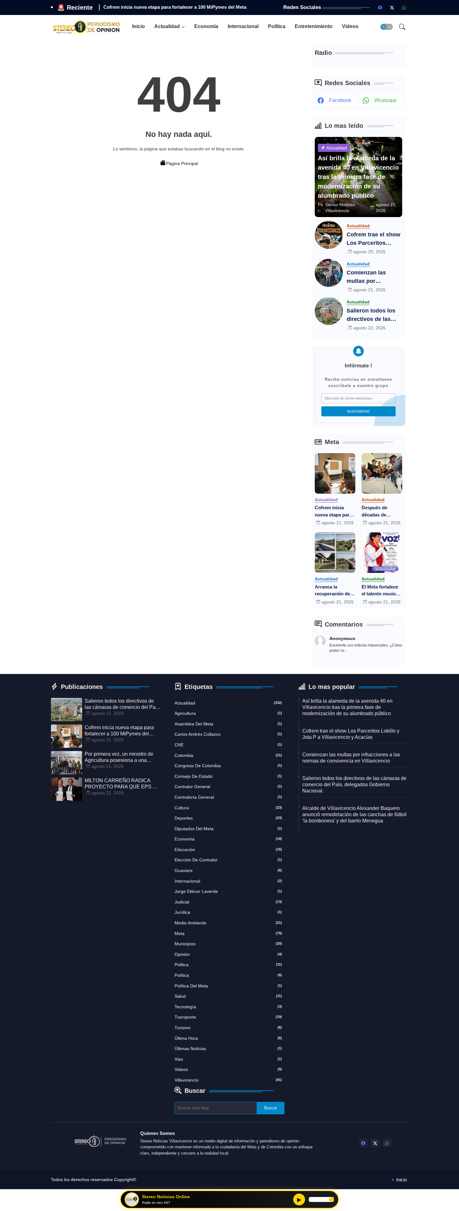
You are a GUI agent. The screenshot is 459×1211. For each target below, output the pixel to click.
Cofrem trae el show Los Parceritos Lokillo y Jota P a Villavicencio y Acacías (373, 239)
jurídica (228, 912)
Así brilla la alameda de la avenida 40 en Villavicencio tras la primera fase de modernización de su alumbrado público (347, 707)
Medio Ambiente (228, 922)
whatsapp (385, 100)
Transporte (228, 1017)
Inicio (138, 26)
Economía (206, 26)
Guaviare (228, 870)
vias (228, 1059)
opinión (228, 954)
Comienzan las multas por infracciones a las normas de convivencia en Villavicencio (370, 277)
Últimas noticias (228, 1048)
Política (276, 26)
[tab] (138, 26)
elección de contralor (228, 859)
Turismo (228, 1027)
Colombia (228, 755)
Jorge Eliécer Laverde (228, 891)
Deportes (228, 818)
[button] (386, 27)
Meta (228, 933)
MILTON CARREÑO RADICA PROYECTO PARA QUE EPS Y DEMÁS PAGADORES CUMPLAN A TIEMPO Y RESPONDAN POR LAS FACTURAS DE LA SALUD (120, 784)
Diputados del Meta (228, 828)
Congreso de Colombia (228, 765)
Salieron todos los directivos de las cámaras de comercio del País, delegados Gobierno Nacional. (374, 315)
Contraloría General (228, 797)
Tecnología (228, 1006)
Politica (228, 964)
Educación (228, 849)
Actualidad (167, 26)
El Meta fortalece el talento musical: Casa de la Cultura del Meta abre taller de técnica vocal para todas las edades (382, 591)
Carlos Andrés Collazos (228, 734)
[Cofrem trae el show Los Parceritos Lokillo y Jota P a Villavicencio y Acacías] (329, 235)
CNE (228, 744)
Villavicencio (228, 1080)
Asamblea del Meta (228, 723)
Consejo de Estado (228, 776)
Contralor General (228, 786)
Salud (228, 996)
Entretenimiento (314, 26)
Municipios (228, 943)
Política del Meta (228, 985)
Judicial (228, 901)
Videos (350, 26)
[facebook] (380, 7)
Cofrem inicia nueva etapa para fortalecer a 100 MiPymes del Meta (334, 511)
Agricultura (228, 713)
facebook (340, 100)
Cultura (228, 807)
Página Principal (182, 163)
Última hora (228, 1038)
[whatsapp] (404, 7)
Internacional (243, 26)
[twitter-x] (392, 7)
